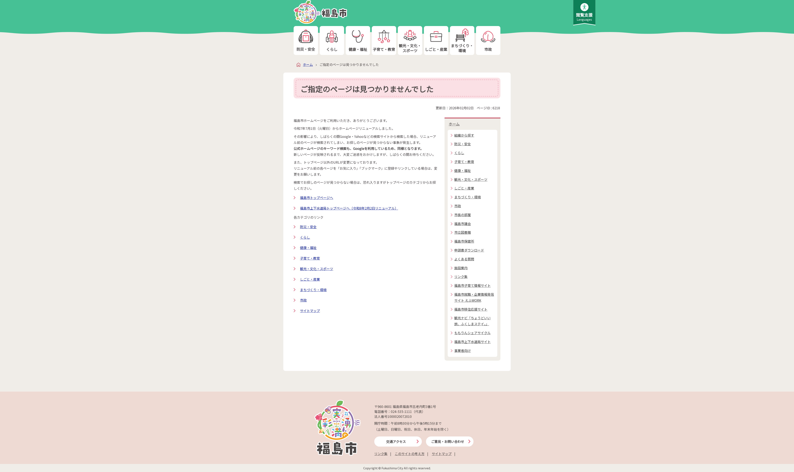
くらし (331, 49)
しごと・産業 (436, 49)
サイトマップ (310, 310)
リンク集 (380, 453)
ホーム (308, 64)
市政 (488, 49)
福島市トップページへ (316, 197)
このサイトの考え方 (410, 453)
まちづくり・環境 (462, 48)
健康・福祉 (358, 49)
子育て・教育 (384, 49)
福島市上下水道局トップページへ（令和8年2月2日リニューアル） (349, 208)
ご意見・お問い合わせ (447, 441)
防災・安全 (306, 49)
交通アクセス (396, 441)
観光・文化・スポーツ (410, 48)
